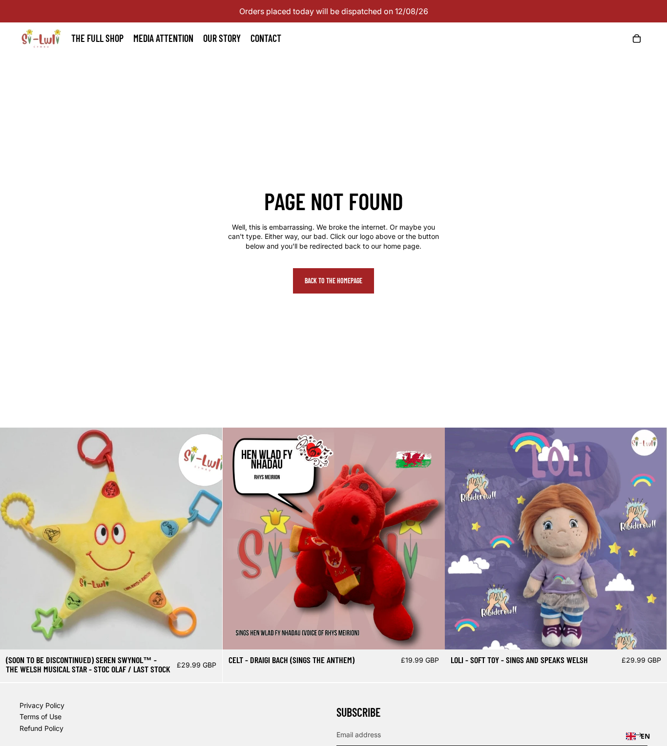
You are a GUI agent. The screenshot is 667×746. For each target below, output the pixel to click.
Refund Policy (41, 728)
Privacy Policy (42, 705)
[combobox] (638, 736)
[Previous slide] (14, 539)
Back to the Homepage (333, 280)
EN (645, 736)
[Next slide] (207, 539)
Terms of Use (41, 716)
